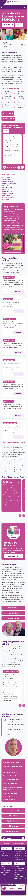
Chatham (7, 100)
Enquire (3, 868)
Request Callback (5, 870)
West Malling (21, 105)
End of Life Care (18, 462)
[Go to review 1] (8, 167)
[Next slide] (23, 515)
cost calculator (13, 597)
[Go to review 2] (10, 167)
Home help (6, 185)
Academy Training (18, 876)
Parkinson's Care (18, 470)
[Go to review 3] (12, 167)
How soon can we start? (10, 783)
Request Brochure (18, 859)
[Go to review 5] (15, 167)
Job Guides (17, 874)
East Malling (8, 103)
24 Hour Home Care (6, 460)
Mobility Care (17, 464)
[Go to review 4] (13, 167)
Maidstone (20, 91)
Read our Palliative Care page (10, 388)
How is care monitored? (10, 793)
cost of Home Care (17, 595)
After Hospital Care (6, 462)
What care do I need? (9, 776)
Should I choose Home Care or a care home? (12, 788)
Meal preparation (7, 191)
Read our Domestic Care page (10, 347)
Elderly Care (4, 472)
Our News (3, 874)
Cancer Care (4, 468)
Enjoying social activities (9, 183)
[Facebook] (9, 884)
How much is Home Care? (11, 779)
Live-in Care (6, 189)
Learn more (19, 292)
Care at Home (17, 851)
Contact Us (4, 853)
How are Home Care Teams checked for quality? (11, 798)
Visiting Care (8, 265)
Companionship (7, 177)
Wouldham (20, 107)
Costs (2, 866)
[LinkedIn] (15, 884)
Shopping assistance (8, 197)
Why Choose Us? (5, 855)
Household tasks (7, 187)
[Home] (1, 843)
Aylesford (7, 94)
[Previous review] (4, 167)
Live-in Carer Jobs (18, 870)
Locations (16, 857)
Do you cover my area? (10, 772)
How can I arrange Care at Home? (13, 766)
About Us (3, 851)
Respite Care (6, 195)
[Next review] (22, 167)
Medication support (8, 193)
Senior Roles (17, 878)
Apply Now (17, 866)
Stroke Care (17, 472)
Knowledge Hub (5, 872)
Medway (20, 94)
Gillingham (8, 105)
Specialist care (7, 199)
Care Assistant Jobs (19, 868)
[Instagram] (12, 884)
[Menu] (25, 2)
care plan (10, 590)
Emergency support (8, 181)
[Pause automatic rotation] (18, 167)
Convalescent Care (6, 470)
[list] (13, 243)
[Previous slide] (20, 515)
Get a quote (7, 893)
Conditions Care (18, 853)
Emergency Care (18, 460)
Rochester (20, 96)
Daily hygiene (6, 179)
